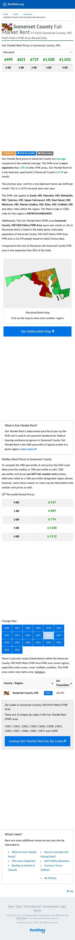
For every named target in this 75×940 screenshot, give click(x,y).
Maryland (28, 15)
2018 (6, 642)
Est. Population (62, 683)
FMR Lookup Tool (32, 906)
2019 (17, 642)
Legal (63, 906)
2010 (48, 628)
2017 (59, 635)
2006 (6, 628)
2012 (6, 635)
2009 (38, 628)
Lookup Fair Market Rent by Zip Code (36, 741)
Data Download (50, 906)
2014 (27, 635)
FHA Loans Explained (23, 861)
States (15, 15)
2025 (17, 650)
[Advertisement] (37, 112)
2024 (6, 650)
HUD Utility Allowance (56, 861)
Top (71, 891)
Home (5, 15)
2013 (17, 635)
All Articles (50, 878)
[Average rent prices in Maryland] (8, 693)
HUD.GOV (21, 918)
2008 (27, 628)
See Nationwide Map (36, 331)
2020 (27, 642)
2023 (59, 642)
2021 (38, 642)
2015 (38, 635)
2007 (17, 628)
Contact (37, 910)
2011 (59, 628)
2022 (48, 642)
